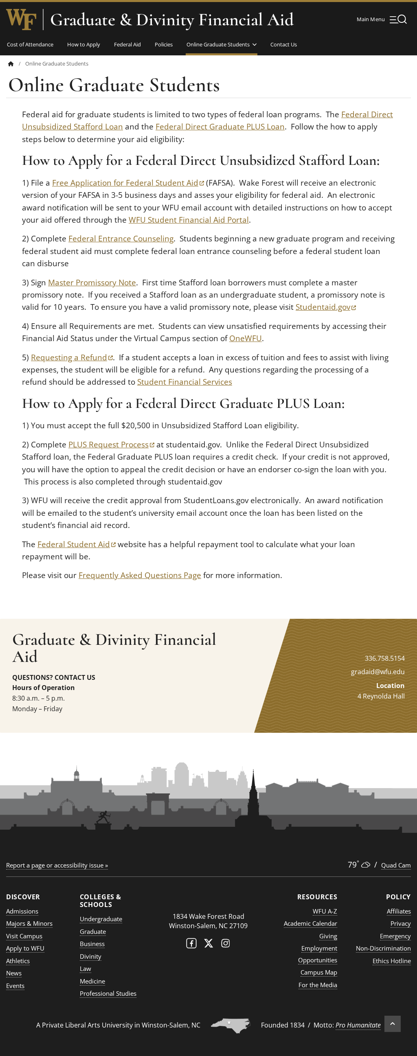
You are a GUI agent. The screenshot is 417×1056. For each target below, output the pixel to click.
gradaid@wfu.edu (378, 671)
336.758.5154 (385, 658)
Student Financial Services (184, 382)
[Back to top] (392, 1024)
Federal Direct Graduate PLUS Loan (220, 126)
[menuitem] (16, 64)
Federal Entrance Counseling (120, 238)
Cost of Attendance (30, 44)
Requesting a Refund (72, 357)
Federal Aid (127, 44)
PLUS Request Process (111, 444)
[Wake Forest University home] (21, 19)
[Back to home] (11, 63)
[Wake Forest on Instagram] (225, 945)
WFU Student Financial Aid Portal (189, 220)
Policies (164, 44)
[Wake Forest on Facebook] (191, 945)
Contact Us (283, 44)
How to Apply (83, 44)
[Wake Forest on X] (208, 945)
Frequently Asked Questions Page (140, 575)
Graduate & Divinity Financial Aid (172, 19)
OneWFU (245, 338)
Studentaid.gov (326, 307)
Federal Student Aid (76, 544)
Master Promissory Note (92, 282)
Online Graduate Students (218, 44)
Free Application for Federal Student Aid (128, 182)
